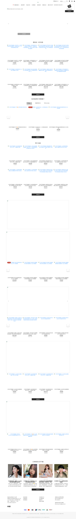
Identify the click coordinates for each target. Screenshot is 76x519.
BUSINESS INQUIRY (58, 4)
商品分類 (28, 4)
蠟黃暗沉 (38, 103)
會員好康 (39, 4)
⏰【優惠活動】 (16, 4)
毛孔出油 (46, 103)
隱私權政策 (25, 499)
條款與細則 (25, 497)
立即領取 (69, 11)
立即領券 (24, 33)
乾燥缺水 (29, 103)
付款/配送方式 (41, 497)
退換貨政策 (25, 498)
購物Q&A (44, 4)
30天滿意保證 (41, 498)
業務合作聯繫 (41, 501)
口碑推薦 (33, 4)
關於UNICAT (50, 4)
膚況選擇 (22, 4)
